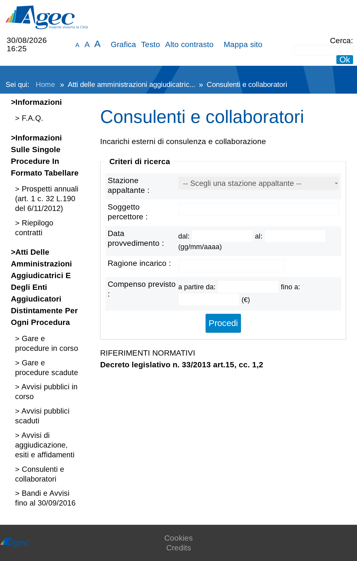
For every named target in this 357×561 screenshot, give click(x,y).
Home (45, 84)
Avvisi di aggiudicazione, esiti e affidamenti (44, 445)
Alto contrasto (189, 44)
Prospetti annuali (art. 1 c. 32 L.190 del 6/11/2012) (46, 198)
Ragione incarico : (139, 263)
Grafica (123, 44)
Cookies (178, 538)
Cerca (340, 40)
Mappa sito (243, 44)
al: (259, 236)
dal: (185, 236)
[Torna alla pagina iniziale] (47, 17)
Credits (178, 547)
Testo (150, 44)
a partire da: (198, 287)
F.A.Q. (31, 118)
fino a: (290, 287)
